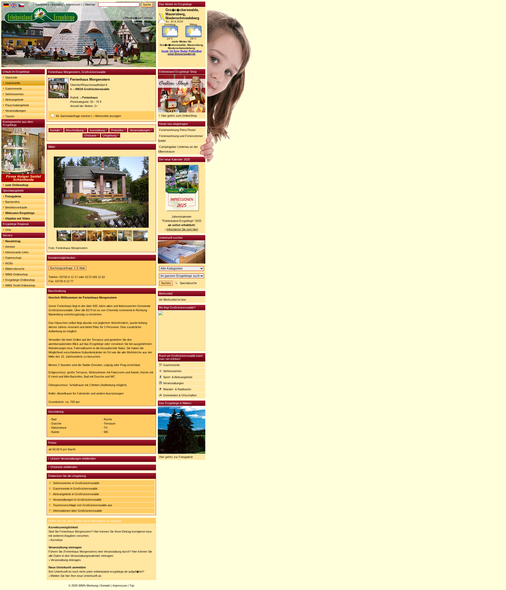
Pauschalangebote (17, 105)
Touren (9, 116)
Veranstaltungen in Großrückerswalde (77, 499)
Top (131, 585)
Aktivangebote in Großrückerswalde (76, 494)
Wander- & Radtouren (177, 389)
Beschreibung (75, 130)
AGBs (9, 263)
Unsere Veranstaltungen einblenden (73, 458)
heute (165, 51)
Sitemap (90, 4)
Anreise (10, 246)
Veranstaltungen (15, 110)
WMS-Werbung (88, 585)
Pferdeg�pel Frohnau (139, 17)
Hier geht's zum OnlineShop (179, 115)
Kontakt (56, 4)
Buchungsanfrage (61, 268)
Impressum (73, 4)
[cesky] (21, 6)
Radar (184, 51)
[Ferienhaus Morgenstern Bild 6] (140, 240)
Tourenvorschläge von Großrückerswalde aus (82, 505)
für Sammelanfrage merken (73, 116)
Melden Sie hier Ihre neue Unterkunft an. (76, 575)
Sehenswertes (14, 94)
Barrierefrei (12, 201)
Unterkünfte (12, 83)
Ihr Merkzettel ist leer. (173, 299)
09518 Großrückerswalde (92, 89)
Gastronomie (13, 88)
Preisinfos (117, 130)
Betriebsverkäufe (16, 207)
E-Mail (81, 268)
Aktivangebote (14, 99)
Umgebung (110, 135)
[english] (13, 6)
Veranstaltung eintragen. (66, 560)
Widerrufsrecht (14, 268)
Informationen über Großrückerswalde (77, 510)
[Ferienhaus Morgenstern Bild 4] (110, 240)
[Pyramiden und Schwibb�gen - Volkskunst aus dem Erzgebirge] (23, 181)
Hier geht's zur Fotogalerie (176, 457)
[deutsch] (6, 6)
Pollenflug (195, 51)
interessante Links (17, 252)
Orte (8, 229)
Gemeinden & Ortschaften (180, 395)
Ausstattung (98, 130)
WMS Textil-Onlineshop (20, 285)
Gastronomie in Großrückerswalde (75, 488)
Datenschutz (13, 257)
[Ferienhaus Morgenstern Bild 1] (64, 240)
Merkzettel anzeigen (108, 116)
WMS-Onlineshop (16, 274)
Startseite (41, 4)
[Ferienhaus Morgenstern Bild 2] (79, 240)
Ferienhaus (90, 97)
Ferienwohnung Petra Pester (177, 129)
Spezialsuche (188, 283)
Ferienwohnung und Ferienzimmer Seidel (180, 138)
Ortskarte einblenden (63, 467)
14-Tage (174, 51)
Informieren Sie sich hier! (182, 229)
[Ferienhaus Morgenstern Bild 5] (125, 240)
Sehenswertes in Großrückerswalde (76, 483)
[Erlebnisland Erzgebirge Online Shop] (181, 111)
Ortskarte (90, 135)
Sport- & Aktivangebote (177, 377)
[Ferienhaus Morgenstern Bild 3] (95, 240)
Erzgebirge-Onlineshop (20, 279)
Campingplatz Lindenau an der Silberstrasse (178, 149)
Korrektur (57, 540)
